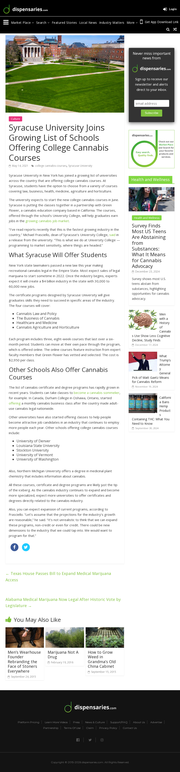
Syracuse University (80, 166)
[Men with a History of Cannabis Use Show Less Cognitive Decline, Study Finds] (143, 312)
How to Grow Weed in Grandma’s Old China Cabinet (102, 659)
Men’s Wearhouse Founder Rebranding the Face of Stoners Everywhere (24, 661)
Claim (90, 728)
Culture (15, 119)
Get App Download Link (161, 22)
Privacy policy (108, 728)
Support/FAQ (119, 722)
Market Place (21, 22)
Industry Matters (111, 22)
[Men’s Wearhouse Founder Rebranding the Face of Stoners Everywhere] (24, 629)
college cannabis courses (51, 166)
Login (173, 9)
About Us (139, 722)
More (131, 22)
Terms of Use (72, 728)
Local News (88, 22)
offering (15, 403)
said (112, 234)
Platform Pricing (28, 722)
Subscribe (151, 113)
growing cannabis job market (47, 221)
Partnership (50, 728)
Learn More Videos (56, 722)
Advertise (156, 722)
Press (76, 722)
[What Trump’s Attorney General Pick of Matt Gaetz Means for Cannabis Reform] (143, 354)
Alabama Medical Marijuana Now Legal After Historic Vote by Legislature (63, 602)
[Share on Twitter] (26, 549)
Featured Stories (64, 22)
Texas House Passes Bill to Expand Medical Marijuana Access (58, 576)
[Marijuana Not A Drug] (64, 629)
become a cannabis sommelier (96, 392)
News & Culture (95, 722)
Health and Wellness (146, 218)
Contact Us (130, 728)
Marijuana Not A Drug (63, 654)
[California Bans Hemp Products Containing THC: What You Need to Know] (143, 395)
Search (42, 22)
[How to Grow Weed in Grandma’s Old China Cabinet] (105, 629)
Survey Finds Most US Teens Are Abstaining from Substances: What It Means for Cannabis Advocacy (149, 245)
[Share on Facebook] (14, 549)
